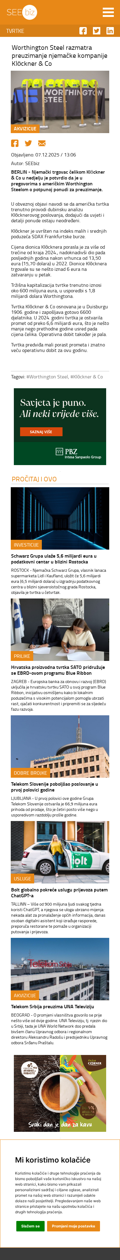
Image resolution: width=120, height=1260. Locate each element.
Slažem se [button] (30, 1226)
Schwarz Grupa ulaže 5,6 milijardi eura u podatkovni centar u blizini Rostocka (54, 558)
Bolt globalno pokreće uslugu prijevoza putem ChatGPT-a (59, 892)
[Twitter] (28, 143)
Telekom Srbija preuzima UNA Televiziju (52, 1006)
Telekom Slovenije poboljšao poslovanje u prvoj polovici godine (54, 786)
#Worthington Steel (47, 376)
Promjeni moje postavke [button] (73, 1226)
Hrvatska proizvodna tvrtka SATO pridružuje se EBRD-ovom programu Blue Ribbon (58, 669)
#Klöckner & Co (86, 376)
